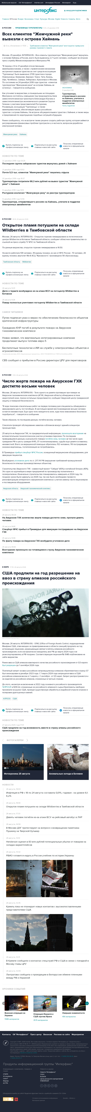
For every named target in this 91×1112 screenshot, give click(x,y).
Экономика (29, 19)
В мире (20, 19)
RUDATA (43, 1077)
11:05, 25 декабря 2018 (51, 28)
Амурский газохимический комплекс (35, 488)
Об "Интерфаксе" (25, 3)
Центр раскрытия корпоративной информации (51, 1080)
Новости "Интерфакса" (48, 1072)
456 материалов (69, 1017)
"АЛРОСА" (6, 687)
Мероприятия (78, 1034)
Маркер (6, 1081)
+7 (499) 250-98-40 (67, 1056)
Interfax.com (38, 3)
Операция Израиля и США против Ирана (43, 1015)
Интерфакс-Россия (53, 3)
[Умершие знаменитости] (74, 1010)
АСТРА (5, 1083)
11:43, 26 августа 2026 (20, 375)
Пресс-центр (35, 1034)
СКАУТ (5, 1079)
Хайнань (23, 134)
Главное (5, 19)
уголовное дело (22, 461)
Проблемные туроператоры (28, 28)
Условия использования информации (45, 1098)
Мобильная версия (9, 3)
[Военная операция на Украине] (16, 1010)
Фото (78, 19)
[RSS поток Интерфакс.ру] (52, 1085)
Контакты (6, 1034)
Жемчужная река (10, 134)
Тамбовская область (11, 262)
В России (13, 19)
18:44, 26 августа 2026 (20, 219)
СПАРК (5, 1074)
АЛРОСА (6, 699)
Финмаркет (66, 3)
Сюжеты (71, 19)
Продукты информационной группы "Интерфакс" (38, 1064)
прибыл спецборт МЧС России (28, 452)
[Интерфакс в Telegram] (45, 1085)
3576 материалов (40, 1020)
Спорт (36, 19)
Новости (64, 19)
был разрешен (9, 665)
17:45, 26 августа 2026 (18, 567)
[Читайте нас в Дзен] (41, 1085)
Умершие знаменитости (73, 1013)
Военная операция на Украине (15, 1014)
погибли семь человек (55, 439)
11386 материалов (12, 1019)
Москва (51, 19)
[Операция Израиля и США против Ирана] (45, 1011)
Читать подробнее (74, 100)
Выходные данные (38, 1100)
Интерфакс (45, 10)
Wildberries (26, 262)
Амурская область (10, 488)
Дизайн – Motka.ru (69, 1098)
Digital (57, 19)
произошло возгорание (73, 433)
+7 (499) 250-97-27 (16, 1058)
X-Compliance (7, 1076)
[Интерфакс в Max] (55, 1085)
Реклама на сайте (62, 1034)
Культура (43, 19)
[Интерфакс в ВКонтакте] (48, 1085)
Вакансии (47, 1034)
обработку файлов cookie (28, 1053)
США (15, 699)
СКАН (42, 1074)
